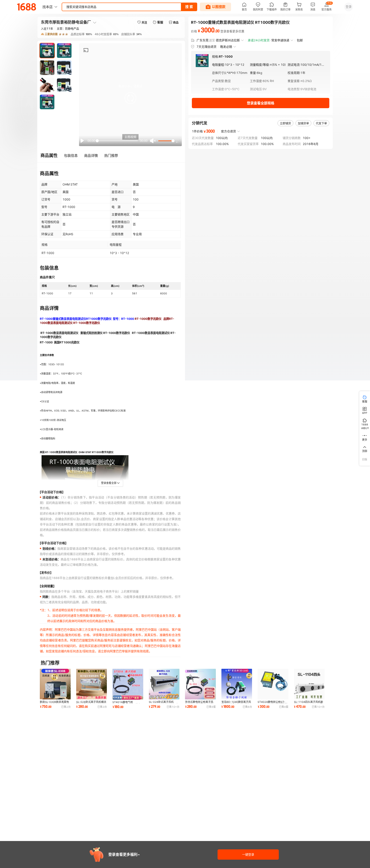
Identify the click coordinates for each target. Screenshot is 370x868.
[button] (130, 98)
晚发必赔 (226, 46)
